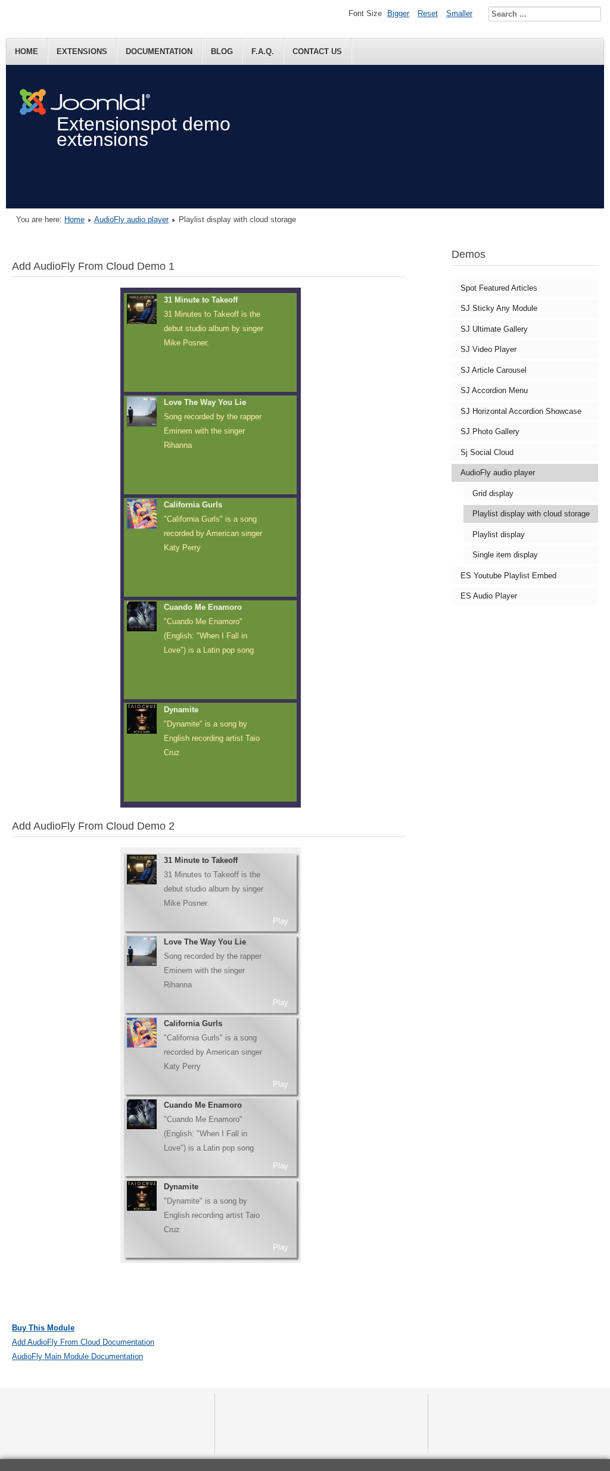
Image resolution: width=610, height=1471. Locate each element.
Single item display (505, 554)
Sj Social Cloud (486, 452)
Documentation (159, 51)
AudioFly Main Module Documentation (77, 1356)
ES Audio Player (488, 595)
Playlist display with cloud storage (531, 513)
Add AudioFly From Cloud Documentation (83, 1342)
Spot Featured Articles (498, 287)
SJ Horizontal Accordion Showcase (520, 411)
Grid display (492, 493)
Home (26, 51)
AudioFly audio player (131, 219)
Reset (428, 13)
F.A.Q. (262, 51)
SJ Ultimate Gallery (494, 329)
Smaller (459, 13)
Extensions (82, 51)
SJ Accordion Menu (494, 390)
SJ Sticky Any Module (498, 308)
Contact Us (317, 51)
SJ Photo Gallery (489, 431)
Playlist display (498, 534)
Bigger (398, 13)
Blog (222, 51)
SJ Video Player (488, 349)
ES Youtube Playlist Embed (508, 575)
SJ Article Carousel (493, 370)
